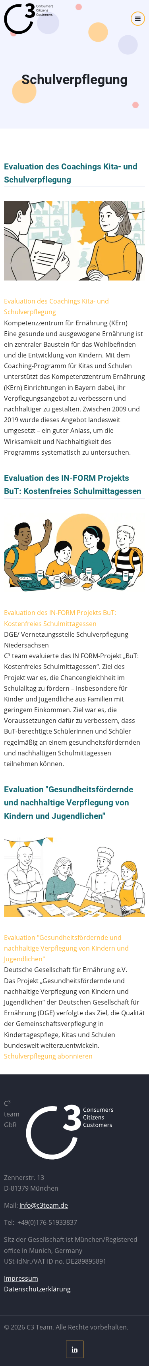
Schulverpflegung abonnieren (48, 1056)
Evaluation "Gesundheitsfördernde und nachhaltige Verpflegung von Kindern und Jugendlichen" (68, 803)
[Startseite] (37, 18)
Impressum (21, 1278)
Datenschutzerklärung (37, 1289)
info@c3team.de (43, 1205)
